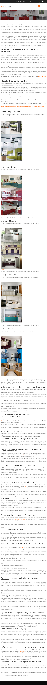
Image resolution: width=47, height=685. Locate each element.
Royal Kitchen (20, 682)
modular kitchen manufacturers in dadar (12, 106)
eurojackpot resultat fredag (20, 519)
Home (41, 21)
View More (23, 161)
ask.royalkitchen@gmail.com (21, 1)
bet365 (26, 486)
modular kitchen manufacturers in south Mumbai (29, 106)
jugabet (21, 547)
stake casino (3, 420)
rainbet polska (42, 616)
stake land (35, 583)
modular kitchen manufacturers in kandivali (26, 104)
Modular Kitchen (41, 106)
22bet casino (25, 454)
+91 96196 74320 (33, 1)
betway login (21, 651)
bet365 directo (4, 390)
